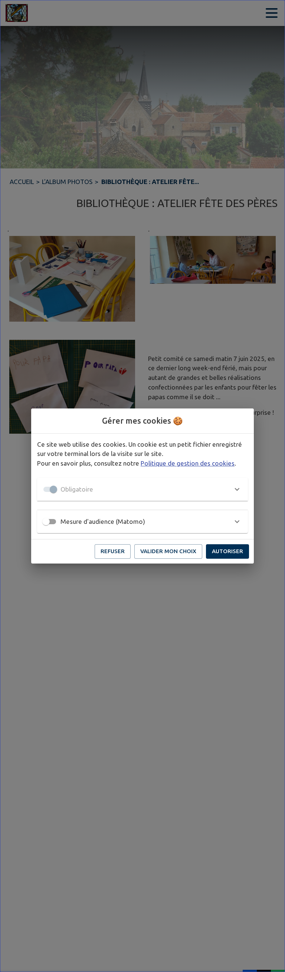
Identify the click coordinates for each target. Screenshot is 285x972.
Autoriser (227, 551)
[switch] (46, 522)
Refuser (113, 551)
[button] (142, 489)
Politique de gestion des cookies (188, 463)
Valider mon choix (168, 551)
